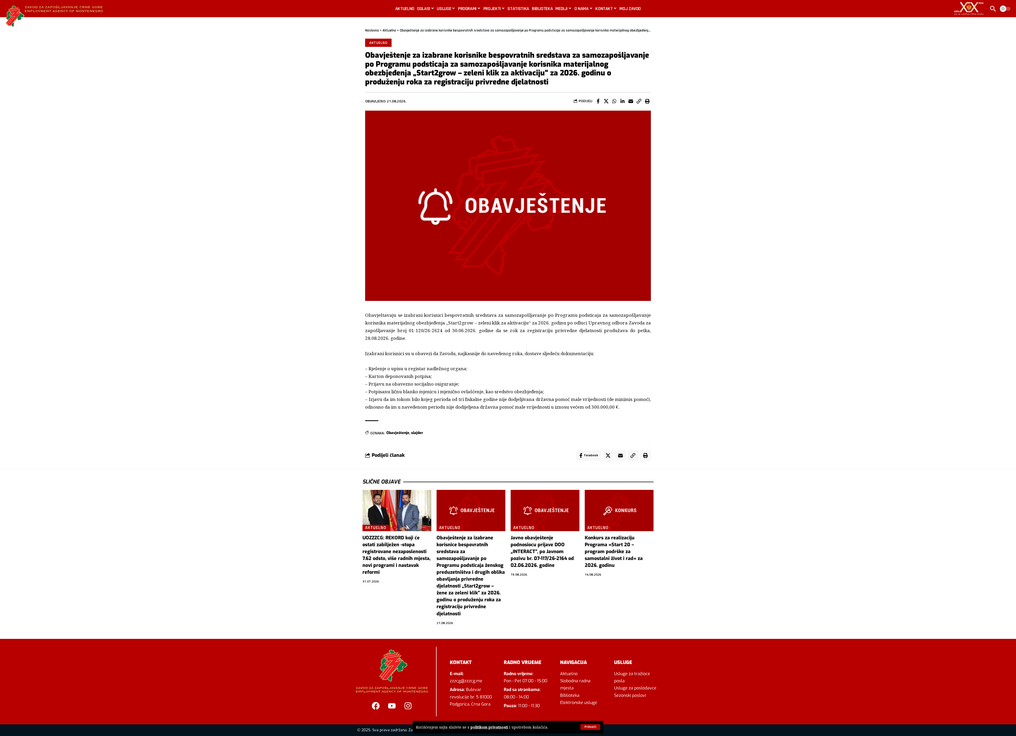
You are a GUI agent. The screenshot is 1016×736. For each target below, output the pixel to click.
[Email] (630, 101)
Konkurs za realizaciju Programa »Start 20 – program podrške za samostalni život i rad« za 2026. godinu (614, 551)
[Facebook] (376, 706)
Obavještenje (397, 432)
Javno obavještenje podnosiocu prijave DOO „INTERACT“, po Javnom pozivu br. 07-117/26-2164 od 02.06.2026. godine (542, 551)
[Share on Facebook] (598, 101)
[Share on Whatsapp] (614, 101)
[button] (590, 727)
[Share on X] (606, 101)
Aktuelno (389, 30)
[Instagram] (408, 706)
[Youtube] (392, 706)
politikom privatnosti (489, 727)
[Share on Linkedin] (622, 101)
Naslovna (372, 30)
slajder (417, 432)
